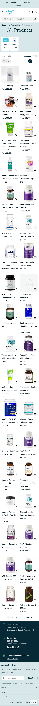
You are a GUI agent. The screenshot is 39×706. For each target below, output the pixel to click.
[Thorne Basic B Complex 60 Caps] (29, 500)
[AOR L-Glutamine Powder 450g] (29, 251)
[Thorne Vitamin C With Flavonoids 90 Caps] (10, 344)
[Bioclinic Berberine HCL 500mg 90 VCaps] (10, 532)
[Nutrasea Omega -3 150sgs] (29, 593)
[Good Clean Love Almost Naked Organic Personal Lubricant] (10, 129)
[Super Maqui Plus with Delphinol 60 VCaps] (29, 344)
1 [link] (8, 617)
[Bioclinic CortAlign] (10, 593)
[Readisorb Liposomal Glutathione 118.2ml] (10, 164)
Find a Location (12, 658)
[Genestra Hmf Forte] (10, 439)
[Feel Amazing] (10, 74)
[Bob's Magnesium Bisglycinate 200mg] (29, 100)
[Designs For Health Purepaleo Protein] (10, 283)
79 (23, 617)
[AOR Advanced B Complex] (29, 193)
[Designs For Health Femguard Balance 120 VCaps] (10, 468)
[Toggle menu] (2, 12)
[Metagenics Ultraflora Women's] (29, 375)
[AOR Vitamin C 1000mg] (29, 532)
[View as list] (35, 61)
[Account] (33, 12)
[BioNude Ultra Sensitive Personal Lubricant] (10, 375)
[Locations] (29, 12)
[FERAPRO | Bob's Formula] (10, 100)
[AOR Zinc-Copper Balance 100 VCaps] (29, 439)
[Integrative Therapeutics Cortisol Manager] (29, 129)
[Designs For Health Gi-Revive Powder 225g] (10, 500)
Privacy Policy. (33, 683)
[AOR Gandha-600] (10, 564)
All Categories (14, 25)
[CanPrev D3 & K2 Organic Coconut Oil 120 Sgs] (10, 408)
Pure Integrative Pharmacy (23, 702)
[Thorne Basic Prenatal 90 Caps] (29, 164)
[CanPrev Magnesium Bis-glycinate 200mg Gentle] (29, 311)
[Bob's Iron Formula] (29, 74)
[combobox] (19, 19)
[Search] (35, 19)
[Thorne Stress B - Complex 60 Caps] (29, 222)
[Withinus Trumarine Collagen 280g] (29, 408)
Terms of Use (24, 683)
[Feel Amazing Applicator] (29, 283)
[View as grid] (30, 61)
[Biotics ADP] (10, 222)
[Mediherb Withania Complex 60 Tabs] (29, 564)
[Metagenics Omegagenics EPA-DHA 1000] (29, 468)
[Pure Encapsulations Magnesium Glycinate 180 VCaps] (10, 251)
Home (3, 25)
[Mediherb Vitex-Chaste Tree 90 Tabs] (10, 193)
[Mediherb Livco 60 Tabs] (10, 311)
